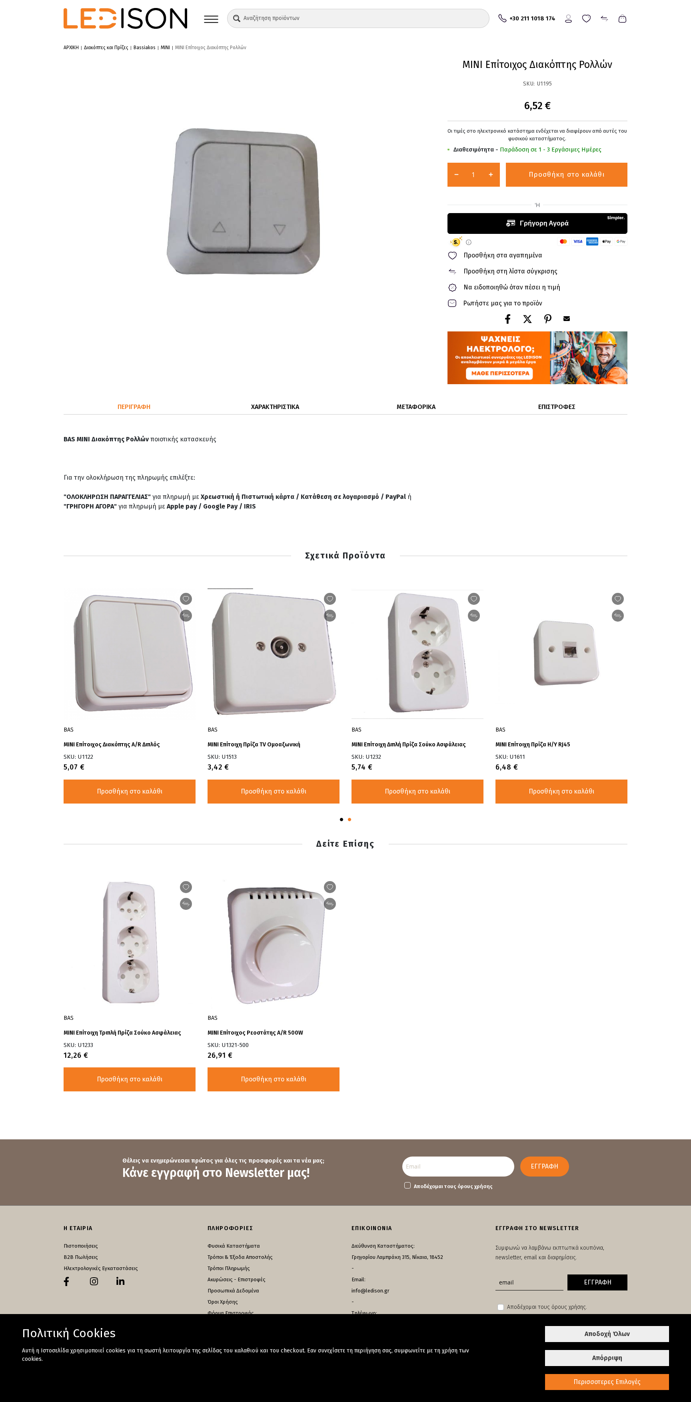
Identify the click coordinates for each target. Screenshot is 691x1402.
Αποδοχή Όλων (607, 1334)
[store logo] (125, 18)
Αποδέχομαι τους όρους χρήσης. (547, 1307)
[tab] (134, 407)
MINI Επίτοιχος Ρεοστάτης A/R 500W (255, 1032)
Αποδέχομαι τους (453, 1186)
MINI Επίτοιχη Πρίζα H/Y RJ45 (532, 744)
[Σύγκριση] (604, 18)
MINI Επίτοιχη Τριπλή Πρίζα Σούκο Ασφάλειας (122, 1032)
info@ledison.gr (370, 1291)
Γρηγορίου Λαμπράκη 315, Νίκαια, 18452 (397, 1257)
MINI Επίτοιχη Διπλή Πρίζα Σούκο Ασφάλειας (408, 744)
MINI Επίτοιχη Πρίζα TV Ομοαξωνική (254, 744)
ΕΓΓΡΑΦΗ (544, 1166)
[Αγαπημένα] (586, 18)
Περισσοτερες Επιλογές (607, 1382)
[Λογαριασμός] (568, 18)
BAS (69, 729)
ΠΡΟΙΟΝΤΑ (211, 18)
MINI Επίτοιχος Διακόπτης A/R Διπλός (112, 744)
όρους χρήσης (475, 1186)
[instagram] (94, 1281)
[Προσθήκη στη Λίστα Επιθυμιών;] (186, 598)
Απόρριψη (607, 1358)
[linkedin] (120, 1281)
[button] (236, 18)
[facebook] (66, 1281)
